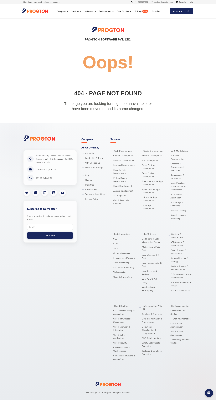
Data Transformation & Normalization (152, 320)
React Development (122, 186)
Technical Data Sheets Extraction (152, 352)
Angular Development (123, 191)
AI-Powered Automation (176, 196)
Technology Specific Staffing (180, 341)
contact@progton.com (163, 2)
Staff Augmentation (180, 306)
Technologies (105, 11)
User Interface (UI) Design (150, 256)
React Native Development (148, 175)
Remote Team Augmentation (176, 333)
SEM (115, 243)
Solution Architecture (180, 290)
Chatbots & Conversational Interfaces (177, 167)
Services (75, 11)
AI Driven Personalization (177, 157)
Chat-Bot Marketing (122, 277)
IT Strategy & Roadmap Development (181, 276)
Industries (89, 11)
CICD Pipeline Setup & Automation (124, 312)
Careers (88, 180)
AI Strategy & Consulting (176, 204)
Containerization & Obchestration (121, 349)
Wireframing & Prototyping (148, 289)
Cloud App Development (148, 207)
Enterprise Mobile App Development (152, 183)
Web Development (123, 151)
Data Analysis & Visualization (177, 177)
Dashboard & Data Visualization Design (151, 240)
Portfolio (155, 11)
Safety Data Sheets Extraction (151, 344)
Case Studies (123, 11)
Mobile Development (153, 151)
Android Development (152, 155)
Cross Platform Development (148, 167)
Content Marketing (121, 253)
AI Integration (119, 195)
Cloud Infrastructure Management (122, 320)
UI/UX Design (149, 234)
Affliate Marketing (121, 262)
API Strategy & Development (177, 244)
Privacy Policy (91, 199)
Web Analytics (119, 272)
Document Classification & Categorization (149, 330)
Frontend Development (124, 165)
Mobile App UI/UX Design (151, 248)
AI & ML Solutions (179, 151)
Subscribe (50, 235)
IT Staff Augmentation (180, 318)
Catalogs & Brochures (152, 314)
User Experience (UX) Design (152, 265)
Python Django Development (120, 179)
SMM (115, 248)
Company (61, 11)
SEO (115, 238)
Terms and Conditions (95, 194)
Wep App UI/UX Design (150, 281)
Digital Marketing (122, 234)
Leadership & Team (94, 158)
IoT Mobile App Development (149, 199)
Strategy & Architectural (177, 236)
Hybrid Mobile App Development (151, 191)
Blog (87, 175)
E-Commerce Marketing (124, 258)
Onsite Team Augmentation (176, 325)
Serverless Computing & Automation (124, 357)
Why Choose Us (92, 162)
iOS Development (150, 160)
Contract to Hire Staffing (177, 312)
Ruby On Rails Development (119, 172)
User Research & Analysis (149, 273)
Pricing (141, 11)
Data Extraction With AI (152, 308)
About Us (89, 153)
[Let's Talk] (209, 393)
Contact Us (179, 11)
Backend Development (123, 160)
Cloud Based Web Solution (121, 202)
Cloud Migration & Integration (121, 328)
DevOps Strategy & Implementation (179, 268)
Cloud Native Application (119, 336)
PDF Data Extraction (151, 338)
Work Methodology (94, 167)
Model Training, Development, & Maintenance (178, 186)
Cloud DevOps (121, 306)
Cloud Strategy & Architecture (178, 252)
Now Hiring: (39, 2)
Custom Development (123, 155)
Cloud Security (120, 342)
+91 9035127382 (141, 2)
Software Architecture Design (180, 284)
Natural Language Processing (178, 217)
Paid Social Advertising (123, 267)
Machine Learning (178, 210)
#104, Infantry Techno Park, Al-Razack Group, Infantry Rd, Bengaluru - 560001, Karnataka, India (54, 159)
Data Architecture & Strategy (179, 260)
